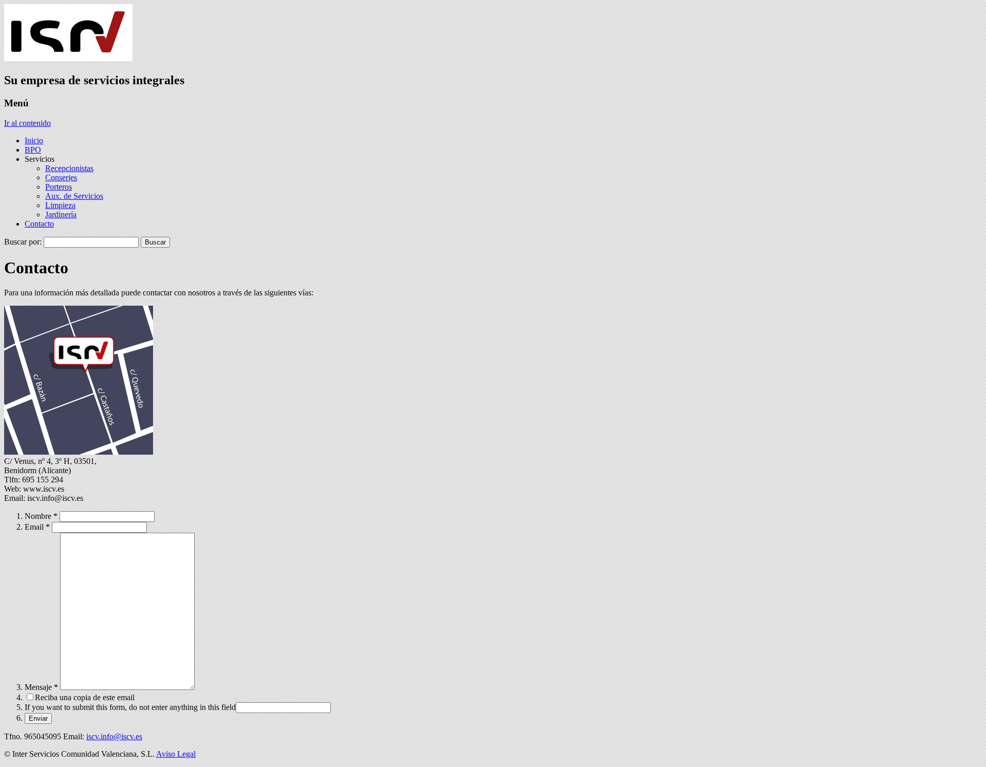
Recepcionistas (69, 168)
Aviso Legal (176, 754)
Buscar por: (23, 241)
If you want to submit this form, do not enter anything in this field (130, 707)
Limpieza (60, 205)
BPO (33, 149)
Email (37, 526)
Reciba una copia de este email (85, 697)
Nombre (41, 516)
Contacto (39, 223)
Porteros (58, 186)
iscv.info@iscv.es (114, 736)
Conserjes (61, 177)
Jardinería (61, 214)
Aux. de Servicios (74, 196)
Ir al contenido (27, 123)
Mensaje (41, 687)
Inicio (34, 140)
